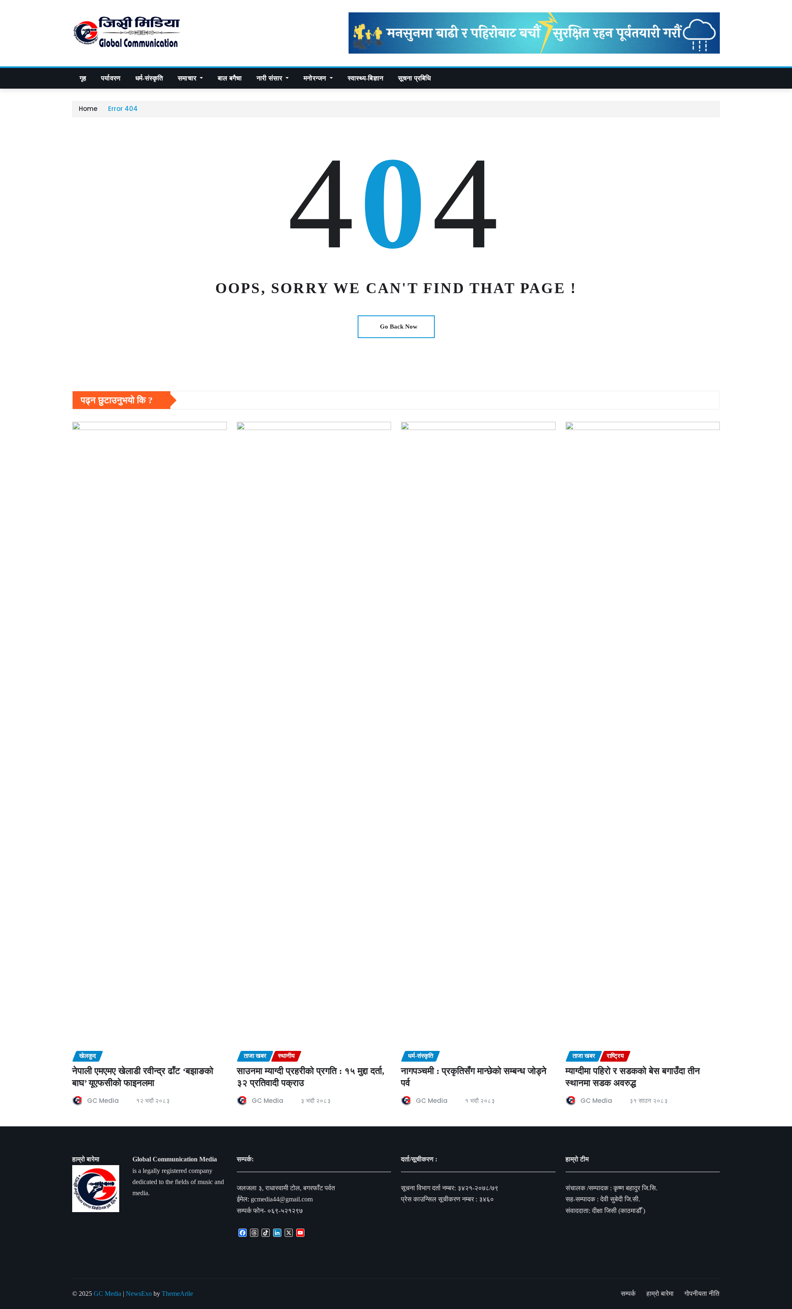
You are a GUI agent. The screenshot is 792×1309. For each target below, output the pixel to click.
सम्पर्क (628, 1293)
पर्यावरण (110, 78)
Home (88, 108)
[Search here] (717, 78)
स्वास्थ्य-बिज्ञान (365, 78)
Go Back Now (398, 326)
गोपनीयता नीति (701, 1293)
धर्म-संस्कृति (149, 78)
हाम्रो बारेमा (660, 1293)
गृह (83, 78)
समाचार (188, 78)
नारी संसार (270, 78)
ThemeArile (177, 1293)
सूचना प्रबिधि (414, 78)
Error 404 (123, 108)
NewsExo (139, 1293)
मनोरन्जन (316, 78)
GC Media (103, 1100)
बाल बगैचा (230, 78)
